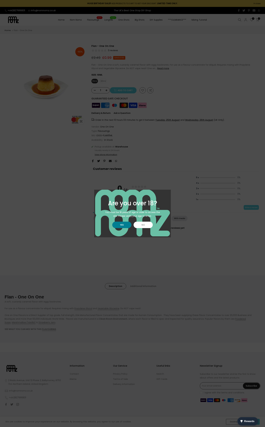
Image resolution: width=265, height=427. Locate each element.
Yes (122, 224)
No (143, 224)
